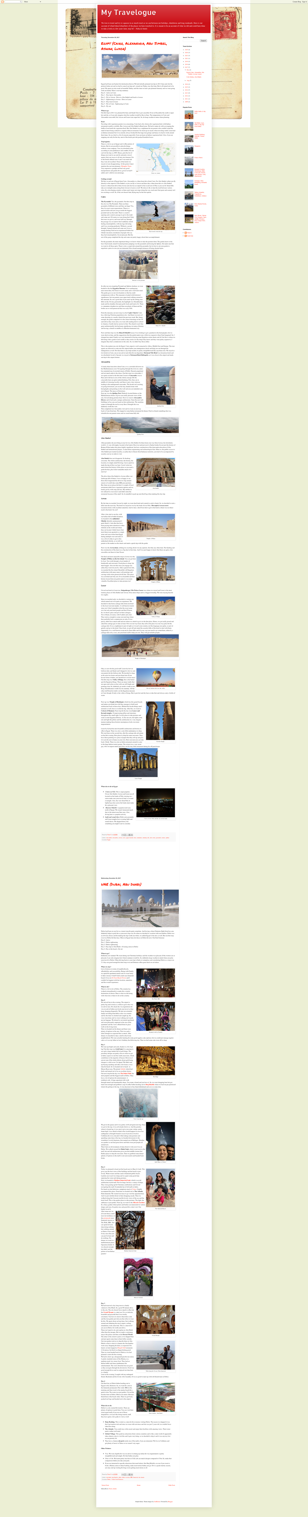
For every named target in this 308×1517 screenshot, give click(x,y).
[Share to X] (127, 835)
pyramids (158, 837)
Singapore (197, 146)
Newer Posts (105, 1485)
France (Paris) (199, 157)
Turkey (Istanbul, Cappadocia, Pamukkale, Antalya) (200, 194)
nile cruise (152, 837)
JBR (131, 1477)
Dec (188, 70)
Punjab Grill (122, 1348)
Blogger (170, 1501)
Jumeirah (135, 1477)
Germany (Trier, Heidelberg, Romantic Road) (201, 182)
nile (148, 837)
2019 (186, 61)
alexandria (115, 837)
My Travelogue (128, 12)
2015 (186, 87)
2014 (186, 90)
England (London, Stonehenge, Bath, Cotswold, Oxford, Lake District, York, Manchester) (200, 172)
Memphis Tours (126, 166)
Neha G (189, 233)
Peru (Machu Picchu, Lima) (201, 204)
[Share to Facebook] (129, 835)
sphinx (167, 837)
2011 (186, 99)
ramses (163, 837)
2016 (186, 84)
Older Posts (171, 1485)
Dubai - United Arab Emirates (115, 1479)
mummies (139, 837)
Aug (188, 80)
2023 (186, 55)
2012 (186, 96)
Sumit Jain (190, 236)
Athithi (123, 1069)
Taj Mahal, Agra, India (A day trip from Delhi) (199, 124)
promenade (107, 1218)
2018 (186, 64)
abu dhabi (108, 1477)
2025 (186, 50)
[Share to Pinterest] (132, 835)
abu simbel (109, 837)
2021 (186, 58)
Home (138, 1485)
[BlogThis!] (125, 835)
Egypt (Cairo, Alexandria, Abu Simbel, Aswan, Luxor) (195, 73)
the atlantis (141, 1477)
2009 (186, 102)
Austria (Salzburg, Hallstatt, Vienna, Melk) (200, 136)
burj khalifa (115, 1477)
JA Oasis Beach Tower (119, 978)
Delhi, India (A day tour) (200, 112)
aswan (120, 837)
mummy (145, 837)
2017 (186, 67)
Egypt (108, 840)
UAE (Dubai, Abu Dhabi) (121, 884)
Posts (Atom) (113, 1489)
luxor (135, 837)
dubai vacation (126, 1477)
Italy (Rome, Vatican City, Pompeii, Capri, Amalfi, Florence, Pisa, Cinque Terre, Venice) (200, 218)
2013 (186, 93)
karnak (131, 837)
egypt (127, 837)
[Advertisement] (138, 860)
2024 (186, 52)
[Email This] (123, 835)
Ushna (134, 1189)
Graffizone (157, 1501)
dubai (120, 1477)
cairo (124, 837)
